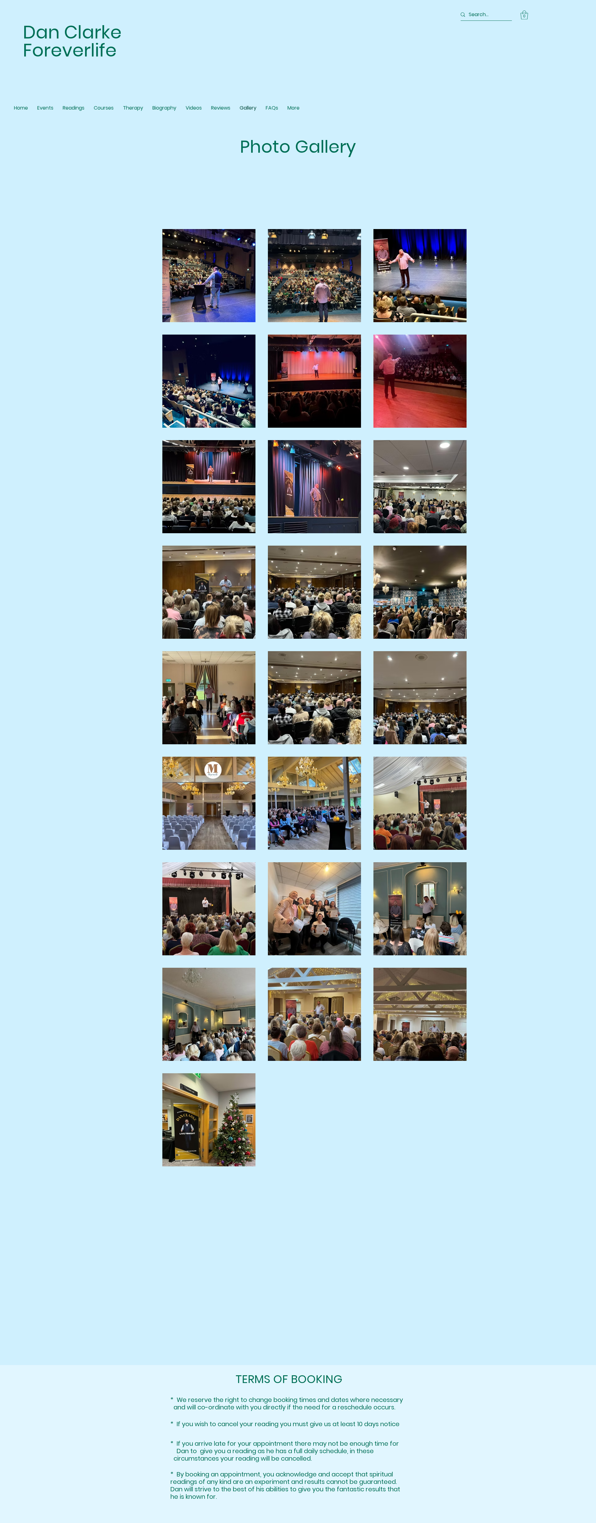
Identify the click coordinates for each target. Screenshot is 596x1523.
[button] (524, 15)
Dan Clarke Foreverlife (72, 41)
